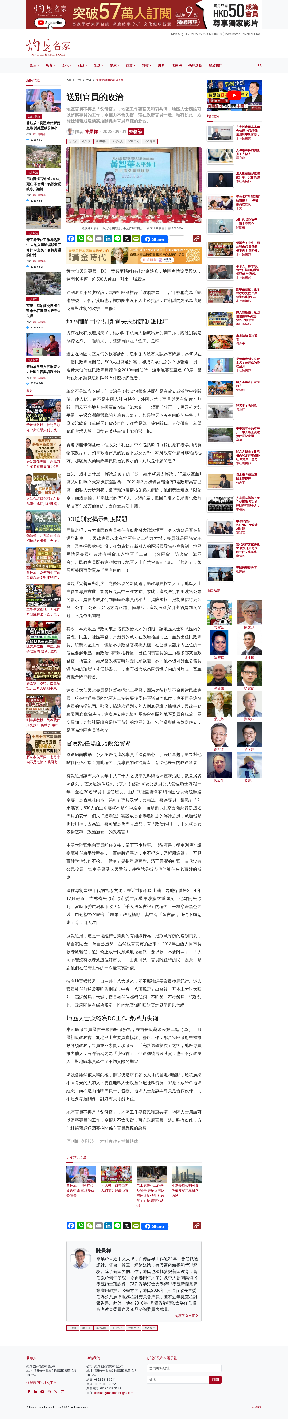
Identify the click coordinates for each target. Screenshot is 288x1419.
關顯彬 (240, 227)
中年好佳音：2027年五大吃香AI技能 (247, 524)
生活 (97, 65)
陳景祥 (91, 131)
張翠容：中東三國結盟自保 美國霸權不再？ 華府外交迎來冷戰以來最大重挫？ (248, 250)
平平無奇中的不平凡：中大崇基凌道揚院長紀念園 (248, 432)
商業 (129, 65)
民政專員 (149, 141)
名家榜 (177, 65)
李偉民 (240, 509)
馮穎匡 (240, 532)
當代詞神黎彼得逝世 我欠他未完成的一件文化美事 (248, 548)
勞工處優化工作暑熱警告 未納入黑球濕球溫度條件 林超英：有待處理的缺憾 (150, 1196)
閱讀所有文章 (185, 1316)
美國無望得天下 (246, 567)
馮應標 (240, 409)
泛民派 (73, 141)
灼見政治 (33, 172)
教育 (49, 65)
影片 (161, 65)
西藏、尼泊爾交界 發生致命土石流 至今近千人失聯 (43, 311)
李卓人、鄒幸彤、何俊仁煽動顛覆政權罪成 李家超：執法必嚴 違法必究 (248, 273)
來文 (239, 208)
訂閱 (215, 1379)
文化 (65, 65)
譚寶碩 (240, 158)
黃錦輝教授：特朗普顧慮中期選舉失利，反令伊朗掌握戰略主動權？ (43, 430)
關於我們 (215, 65)
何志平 (240, 343)
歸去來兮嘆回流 (246, 405)
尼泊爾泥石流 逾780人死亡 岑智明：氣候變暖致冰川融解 (43, 184)
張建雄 (240, 389)
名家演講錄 (34, 116)
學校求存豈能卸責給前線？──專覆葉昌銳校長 (248, 200)
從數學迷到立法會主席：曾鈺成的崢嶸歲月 (248, 362)
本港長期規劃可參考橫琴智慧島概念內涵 (185, 1191)
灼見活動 (195, 65)
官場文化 (133, 141)
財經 (81, 65)
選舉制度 (101, 141)
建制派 (86, 141)
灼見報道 (33, 299)
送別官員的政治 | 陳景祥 (109, 80)
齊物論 (135, 131)
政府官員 (117, 141)
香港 (88, 80)
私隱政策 (257, 1407)
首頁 (68, 80)
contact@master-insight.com (113, 1393)
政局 (33, 65)
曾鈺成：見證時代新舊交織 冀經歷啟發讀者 (80, 1191)
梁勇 (239, 440)
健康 (113, 65)
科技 (145, 65)
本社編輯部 (39, 134)
